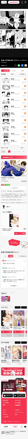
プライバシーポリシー (19, 412)
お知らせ (4, 409)
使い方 (4, 412)
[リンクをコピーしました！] (26, 65)
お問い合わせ (5, 414)
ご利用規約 (17, 409)
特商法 (16, 414)
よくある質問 (5, 416)
